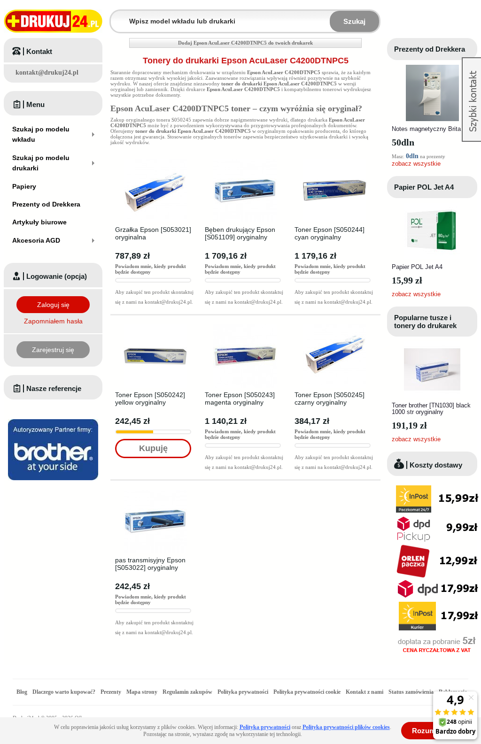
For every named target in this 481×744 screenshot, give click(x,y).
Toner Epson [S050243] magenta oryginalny (240, 398)
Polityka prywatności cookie (307, 692)
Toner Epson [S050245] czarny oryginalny (330, 398)
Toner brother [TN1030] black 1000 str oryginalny (431, 408)
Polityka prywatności (242, 692)
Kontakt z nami (364, 692)
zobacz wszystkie (416, 163)
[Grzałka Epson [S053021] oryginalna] (155, 162)
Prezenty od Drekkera (429, 49)
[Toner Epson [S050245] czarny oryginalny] (334, 327)
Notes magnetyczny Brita (426, 128)
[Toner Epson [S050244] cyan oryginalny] (334, 162)
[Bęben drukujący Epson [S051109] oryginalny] (245, 162)
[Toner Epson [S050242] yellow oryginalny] (155, 327)
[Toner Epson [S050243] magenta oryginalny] (245, 327)
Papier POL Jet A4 (424, 187)
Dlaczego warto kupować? (63, 692)
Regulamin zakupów (187, 692)
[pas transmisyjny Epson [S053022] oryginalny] (155, 492)
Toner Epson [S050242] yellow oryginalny (150, 398)
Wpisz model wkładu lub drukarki (116, 16)
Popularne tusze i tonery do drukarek (425, 322)
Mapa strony (141, 692)
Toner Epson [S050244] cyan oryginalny (330, 233)
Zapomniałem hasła (53, 321)
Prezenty (111, 692)
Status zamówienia (411, 692)
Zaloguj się (53, 304)
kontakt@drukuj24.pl (47, 72)
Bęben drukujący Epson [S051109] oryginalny (240, 233)
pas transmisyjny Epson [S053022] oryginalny (150, 563)
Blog (21, 692)
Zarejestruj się (53, 349)
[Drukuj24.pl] (53, 21)
